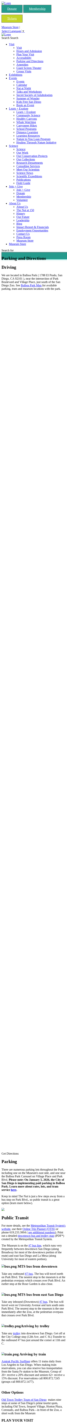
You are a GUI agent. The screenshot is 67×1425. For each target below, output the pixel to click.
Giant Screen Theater (28, 68)
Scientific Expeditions (29, 176)
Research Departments (29, 162)
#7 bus (29, 1273)
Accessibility (23, 57)
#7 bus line (34, 1245)
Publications (23, 179)
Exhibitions (15, 74)
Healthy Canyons (26, 118)
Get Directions (10, 1153)
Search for (7, 250)
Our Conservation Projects (31, 156)
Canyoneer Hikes (26, 125)
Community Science (28, 115)
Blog (19, 223)
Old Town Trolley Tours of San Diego (24, 1399)
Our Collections (25, 159)
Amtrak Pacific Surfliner (15, 1361)
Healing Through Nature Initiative (36, 142)
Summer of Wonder (27, 98)
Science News (24, 173)
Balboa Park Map (31, 285)
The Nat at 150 (25, 210)
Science (13, 145)
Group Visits (23, 71)
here (13, 1189)
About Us (14, 203)
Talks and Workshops (29, 91)
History (20, 213)
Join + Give (16, 186)
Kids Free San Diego (28, 101)
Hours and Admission (29, 51)
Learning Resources (28, 135)
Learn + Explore (18, 108)
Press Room (23, 237)
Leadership (22, 220)
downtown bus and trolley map (36, 1235)
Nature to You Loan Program (33, 139)
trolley (16, 1333)
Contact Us (23, 233)
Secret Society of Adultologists (34, 95)
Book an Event (25, 105)
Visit (11, 44)
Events (13, 78)
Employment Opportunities (32, 230)
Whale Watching (26, 122)
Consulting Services (28, 166)
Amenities (22, 64)
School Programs (26, 129)
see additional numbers (41, 1232)
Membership (37, 9)
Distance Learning (27, 132)
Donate (12, 9)
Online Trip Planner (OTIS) (39, 1229)
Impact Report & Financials (32, 227)
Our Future (22, 217)
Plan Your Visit (25, 54)
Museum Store (10, 27)
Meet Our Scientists (27, 169)
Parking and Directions (29, 61)
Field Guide (23, 183)
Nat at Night (23, 88)
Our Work (22, 152)
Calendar (21, 85)
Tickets (12, 18)
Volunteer (22, 200)
